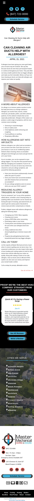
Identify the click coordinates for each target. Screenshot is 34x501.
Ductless (5, 494)
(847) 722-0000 (19, 14)
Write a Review (17, 339)
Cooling (12, 492)
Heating (19, 492)
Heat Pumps (14, 494)
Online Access (12, 498)
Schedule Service (17, 19)
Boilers (26, 492)
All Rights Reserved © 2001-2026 (23, 498)
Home (6, 492)
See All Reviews (17, 333)
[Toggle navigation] (4, 3)
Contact (28, 494)
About (21, 494)
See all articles (26, 270)
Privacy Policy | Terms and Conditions (17, 500)
